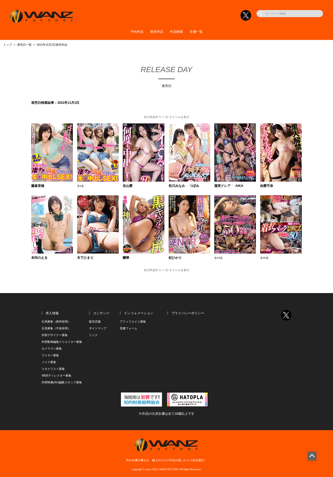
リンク (93, 335)
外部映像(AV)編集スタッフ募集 (62, 382)
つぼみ (194, 185)
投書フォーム (128, 328)
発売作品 (156, 32)
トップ (7, 44)
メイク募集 (49, 362)
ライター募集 (50, 355)
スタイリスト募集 (53, 368)
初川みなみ (177, 185)
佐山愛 (128, 185)
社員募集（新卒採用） (56, 321)
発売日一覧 (24, 44)
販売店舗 (95, 321)
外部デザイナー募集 (55, 335)
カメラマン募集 (52, 348)
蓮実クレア (222, 185)
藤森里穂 (37, 185)
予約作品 (136, 32)
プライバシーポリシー (188, 313)
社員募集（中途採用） (56, 328)
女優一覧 (196, 32)
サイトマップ (97, 328)
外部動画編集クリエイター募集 (62, 341)
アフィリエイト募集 (133, 321)
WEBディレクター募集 (56, 375)
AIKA (239, 185)
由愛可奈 (266, 185)
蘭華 (126, 257)
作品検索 (176, 32)
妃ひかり (175, 257)
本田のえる (39, 257)
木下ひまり (85, 257)
